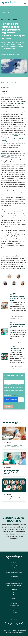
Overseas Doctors (14, 569)
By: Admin (3, 54)
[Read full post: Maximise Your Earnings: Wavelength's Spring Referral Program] (14, 458)
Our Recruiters (14, 603)
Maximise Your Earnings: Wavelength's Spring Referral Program (17, 326)
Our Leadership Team (14, 605)
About (14, 601)
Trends (7, 488)
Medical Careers (5, 19)
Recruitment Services (14, 581)
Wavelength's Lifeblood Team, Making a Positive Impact (17, 298)
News (7, 87)
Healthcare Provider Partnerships (14, 585)
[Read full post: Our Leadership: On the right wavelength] (14, 485)
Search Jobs (14, 565)
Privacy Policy (15, 395)
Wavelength (6, 97)
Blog (9, 12)
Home (4, 12)
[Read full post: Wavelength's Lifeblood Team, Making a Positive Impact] (14, 433)
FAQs (14, 594)
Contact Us (14, 612)
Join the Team (14, 607)
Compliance (14, 610)
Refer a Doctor (14, 567)
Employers (14, 578)
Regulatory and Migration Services (14, 572)
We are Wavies (8, 437)
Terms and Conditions (11, 632)
